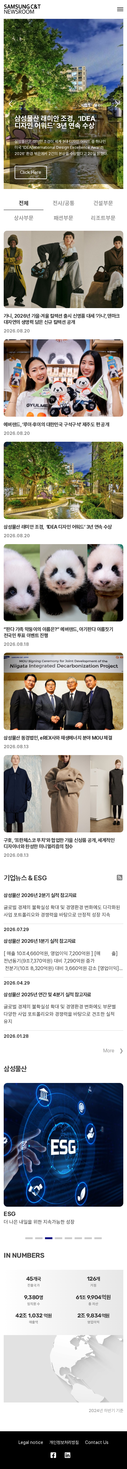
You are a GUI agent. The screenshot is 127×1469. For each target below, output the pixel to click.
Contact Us (97, 1442)
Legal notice (30, 1442)
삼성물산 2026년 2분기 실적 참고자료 (40, 895)
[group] (63, 104)
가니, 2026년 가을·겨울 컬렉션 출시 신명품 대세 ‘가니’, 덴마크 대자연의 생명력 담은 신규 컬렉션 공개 (62, 319)
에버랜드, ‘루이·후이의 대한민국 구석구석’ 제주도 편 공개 (56, 424)
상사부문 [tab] (24, 218)
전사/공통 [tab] (64, 203)
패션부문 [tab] (63, 218)
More (108, 1051)
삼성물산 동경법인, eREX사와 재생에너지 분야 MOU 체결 (58, 738)
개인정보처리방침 (64, 1442)
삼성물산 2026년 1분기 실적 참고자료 (40, 941)
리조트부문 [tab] (103, 218)
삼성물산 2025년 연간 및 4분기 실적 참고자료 (47, 995)
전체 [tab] (24, 203)
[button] (10, 104)
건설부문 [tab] (103, 203)
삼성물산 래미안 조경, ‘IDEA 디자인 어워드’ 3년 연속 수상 (58, 527)
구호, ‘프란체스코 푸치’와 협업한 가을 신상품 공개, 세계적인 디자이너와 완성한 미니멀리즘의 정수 (59, 843)
